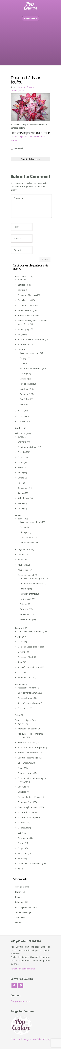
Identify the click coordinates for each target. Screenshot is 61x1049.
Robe (20, 662)
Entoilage (22, 791)
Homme (19, 684)
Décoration (20, 433)
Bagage (23, 358)
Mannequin (23, 827)
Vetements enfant (26, 575)
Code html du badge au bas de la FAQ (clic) (30, 1039)
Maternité (22, 651)
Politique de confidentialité (23, 968)
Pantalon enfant (27, 593)
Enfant (22, 90)
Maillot (21, 641)
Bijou (20, 279)
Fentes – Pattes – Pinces (29, 797)
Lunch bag (25, 389)
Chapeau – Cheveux (27, 295)
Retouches (22, 853)
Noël (20, 482)
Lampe (21, 477)
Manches (22, 822)
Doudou (14, 90)
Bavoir (23, 527)
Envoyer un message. (20, 1001)
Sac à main (25, 404)
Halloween (20, 892)
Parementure (24, 838)
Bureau (21, 436)
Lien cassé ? (19, 148)
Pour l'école (23, 570)
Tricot (18, 715)
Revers (21, 858)
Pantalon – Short (25, 657)
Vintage (18, 922)
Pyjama (23, 604)
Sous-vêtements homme (29, 703)
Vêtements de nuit (26, 677)
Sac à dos (24, 399)
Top (19, 672)
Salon (20, 503)
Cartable (24, 378)
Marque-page (24, 329)
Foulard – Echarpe (26, 305)
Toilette (21, 416)
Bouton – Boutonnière (28, 752)
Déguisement (24, 549)
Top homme (23, 708)
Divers (20, 462)
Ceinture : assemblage (28, 757)
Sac (19, 349)
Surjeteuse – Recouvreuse (30, 863)
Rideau (21, 493)
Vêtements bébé (27, 542)
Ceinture (21, 290)
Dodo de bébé (26, 537)
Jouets (20, 559)
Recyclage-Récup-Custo (26, 907)
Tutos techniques (23, 720)
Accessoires (20, 276)
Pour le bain (25, 599)
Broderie (19, 428)
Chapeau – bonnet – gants (32, 578)
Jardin (20, 472)
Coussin (21, 452)
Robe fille (24, 609)
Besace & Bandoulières (31, 368)
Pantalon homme (26, 698)
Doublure (22, 786)
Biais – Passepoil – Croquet (30, 747)
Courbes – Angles (26, 773)
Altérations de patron (27, 728)
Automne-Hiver (22, 886)
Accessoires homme (27, 687)
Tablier (21, 411)
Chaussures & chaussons (31, 583)
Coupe (21, 768)
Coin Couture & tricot (27, 447)
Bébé (20, 518)
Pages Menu (30, 18)
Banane (23, 363)
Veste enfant (26, 619)
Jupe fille (24, 588)
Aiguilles (21, 723)
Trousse (21, 421)
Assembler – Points (26, 742)
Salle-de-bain (23, 498)
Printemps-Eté (21, 902)
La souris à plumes (26, 87)
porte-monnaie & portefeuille (31, 339)
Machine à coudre (26, 812)
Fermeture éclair (25, 802)
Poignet (21, 848)
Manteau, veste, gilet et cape (31, 646)
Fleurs (20, 467)
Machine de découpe (27, 817)
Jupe (20, 636)
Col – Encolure (24, 762)
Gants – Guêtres (25, 310)
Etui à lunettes (24, 300)
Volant (20, 868)
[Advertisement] (30, 47)
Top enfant (25, 614)
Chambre (22, 441)
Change (23, 532)
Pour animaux (24, 344)
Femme (18, 628)
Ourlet (20, 832)
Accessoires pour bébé (30, 522)
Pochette (24, 394)
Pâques (18, 897)
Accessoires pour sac (29, 353)
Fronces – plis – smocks (29, 807)
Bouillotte (22, 284)
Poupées (22, 564)
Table (20, 508)
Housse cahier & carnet (28, 315)
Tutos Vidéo (20, 917)
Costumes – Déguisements (30, 631)
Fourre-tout (25, 383)
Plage (20, 334)
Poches (21, 843)
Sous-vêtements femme (29, 667)
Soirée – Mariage (23, 912)
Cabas (23, 373)
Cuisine (21, 457)
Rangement (23, 488)
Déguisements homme (28, 692)
